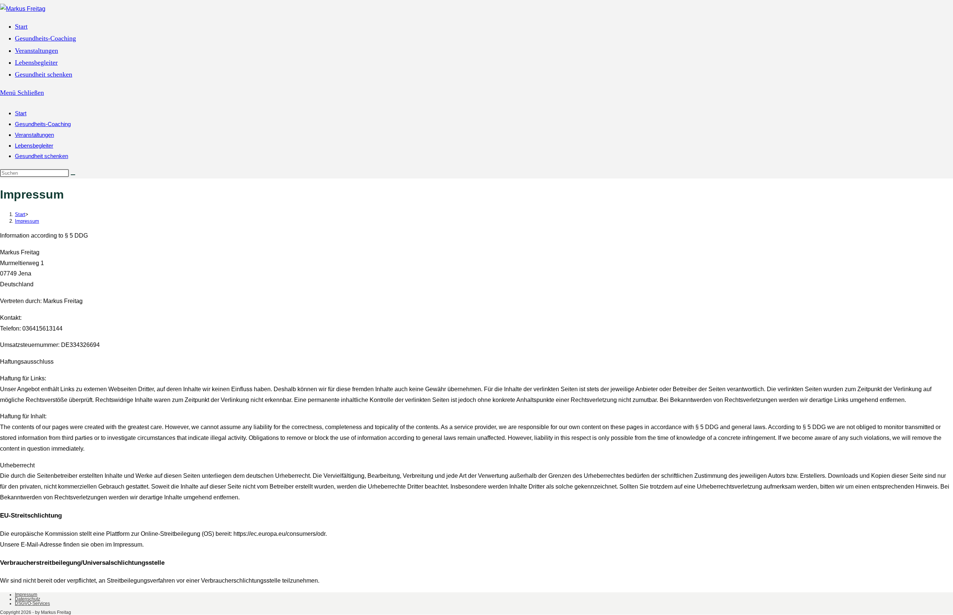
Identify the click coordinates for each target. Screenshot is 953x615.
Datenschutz (27, 599)
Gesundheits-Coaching (43, 124)
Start (20, 113)
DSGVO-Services (32, 603)
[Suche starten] (73, 175)
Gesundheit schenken (41, 156)
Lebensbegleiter (34, 145)
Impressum (27, 221)
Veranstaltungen (34, 135)
